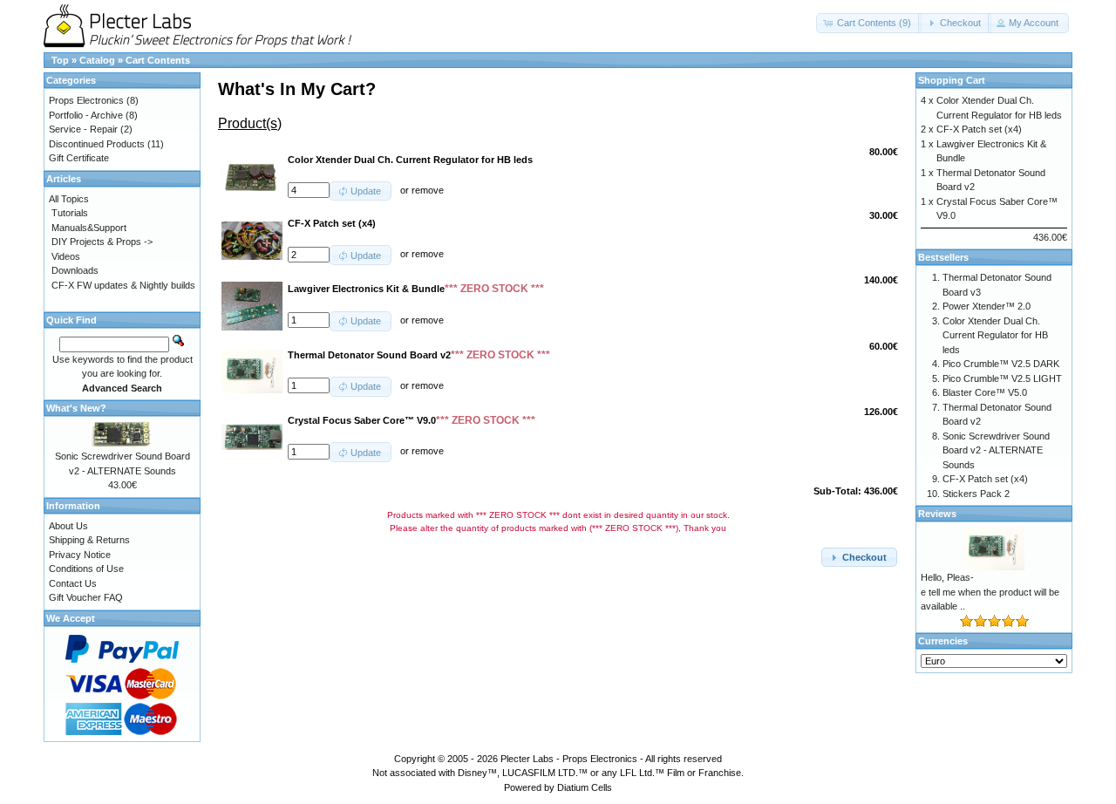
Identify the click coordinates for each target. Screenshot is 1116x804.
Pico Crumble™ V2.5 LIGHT (1002, 378)
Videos (65, 256)
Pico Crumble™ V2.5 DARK (1000, 363)
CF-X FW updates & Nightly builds (123, 285)
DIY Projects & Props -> (102, 241)
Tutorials (69, 213)
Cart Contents (158, 60)
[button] (869, 23)
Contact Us (73, 583)
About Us (68, 526)
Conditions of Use (86, 568)
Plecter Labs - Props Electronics (568, 758)
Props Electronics (86, 100)
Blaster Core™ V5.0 (984, 392)
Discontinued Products (97, 144)
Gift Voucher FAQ (86, 597)
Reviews (937, 513)
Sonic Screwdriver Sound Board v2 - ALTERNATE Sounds (996, 450)
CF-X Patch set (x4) (979, 129)
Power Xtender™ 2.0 (986, 306)
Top (60, 60)
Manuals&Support (88, 227)
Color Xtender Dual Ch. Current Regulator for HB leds (995, 335)
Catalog (97, 60)
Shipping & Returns (89, 540)
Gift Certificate (79, 158)
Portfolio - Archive (86, 115)
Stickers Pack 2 (976, 493)
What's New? (76, 408)
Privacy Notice (80, 554)
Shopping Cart (951, 80)
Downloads (75, 270)
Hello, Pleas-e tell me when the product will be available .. (990, 591)
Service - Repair (83, 129)
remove (428, 190)
